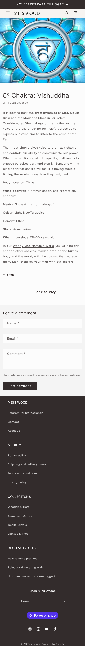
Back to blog (45, 292)
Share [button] (11, 274)
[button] (8, 13)
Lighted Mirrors (18, 533)
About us (14, 430)
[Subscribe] (63, 601)
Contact (13, 422)
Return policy (17, 455)
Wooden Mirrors (18, 507)
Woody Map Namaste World (33, 246)
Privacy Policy (17, 482)
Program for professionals (25, 413)
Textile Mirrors (17, 525)
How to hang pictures (22, 558)
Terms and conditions (22, 473)
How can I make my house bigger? (32, 576)
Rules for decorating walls (26, 567)
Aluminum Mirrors (20, 516)
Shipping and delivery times (27, 464)
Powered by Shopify (53, 644)
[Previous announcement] (7, 4)
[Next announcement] (77, 4)
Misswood (36, 644)
